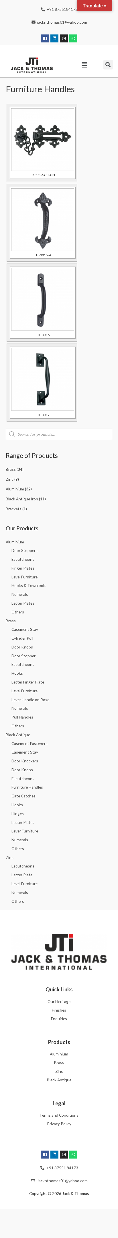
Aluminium (15, 488)
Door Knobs (22, 646)
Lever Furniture (24, 830)
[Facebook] (45, 38)
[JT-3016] (42, 299)
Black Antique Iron (22, 498)
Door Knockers (24, 760)
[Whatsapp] (73, 38)
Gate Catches (23, 795)
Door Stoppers (24, 550)
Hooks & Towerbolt (28, 585)
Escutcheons (22, 559)
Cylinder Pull (22, 638)
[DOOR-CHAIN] (42, 139)
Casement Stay (24, 629)
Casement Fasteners (29, 743)
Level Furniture (24, 576)
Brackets (13, 508)
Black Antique (18, 734)
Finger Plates (22, 568)
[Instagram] (64, 38)
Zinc (9, 479)
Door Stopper (23, 655)
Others (17, 611)
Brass (11, 469)
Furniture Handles (27, 787)
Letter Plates (22, 603)
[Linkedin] (54, 38)
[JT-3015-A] (42, 219)
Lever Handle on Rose (30, 699)
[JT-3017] (42, 379)
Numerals (19, 594)
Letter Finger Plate (27, 682)
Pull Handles (22, 717)
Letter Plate (21, 874)
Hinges (17, 813)
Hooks (17, 673)
